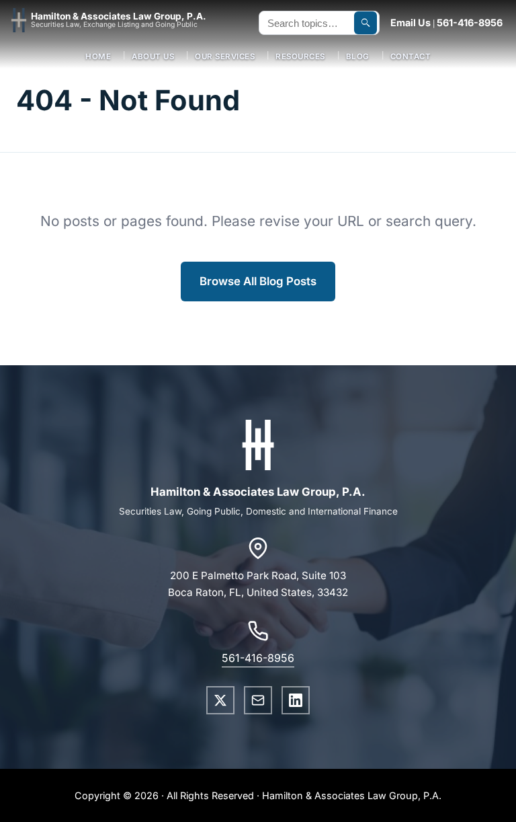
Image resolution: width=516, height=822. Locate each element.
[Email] (258, 700)
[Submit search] (365, 22)
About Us (153, 56)
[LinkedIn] (296, 700)
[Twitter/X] (220, 700)
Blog (358, 56)
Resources (300, 56)
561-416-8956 (470, 22)
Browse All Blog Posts (258, 281)
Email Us (410, 22)
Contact (410, 56)
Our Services (225, 56)
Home (98, 56)
